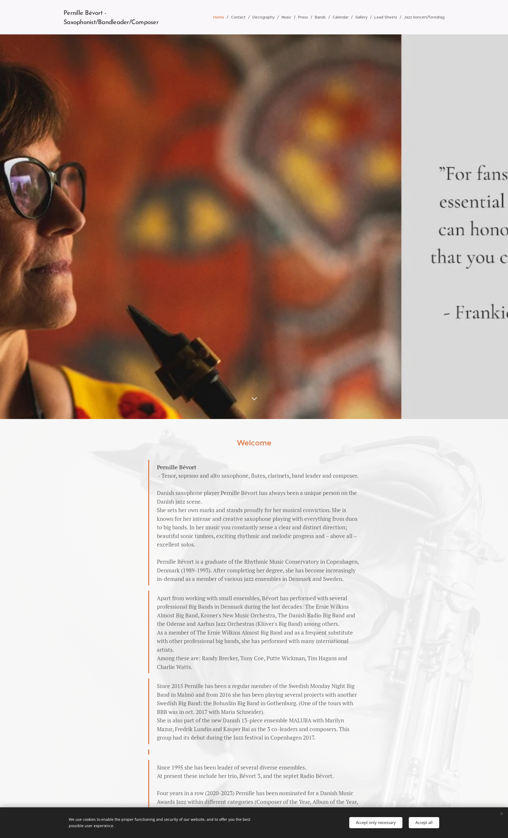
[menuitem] (220, 17)
